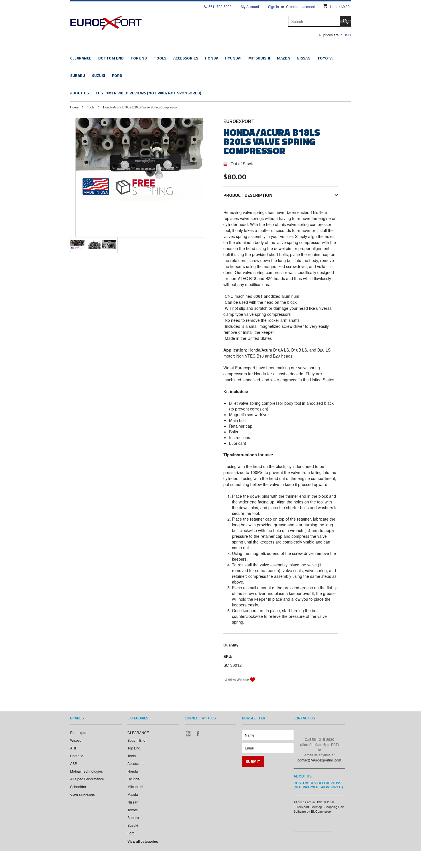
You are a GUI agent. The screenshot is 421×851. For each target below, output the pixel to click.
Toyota (325, 58)
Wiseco (76, 740)
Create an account (300, 6)
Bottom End (111, 58)
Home (74, 107)
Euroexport (78, 732)
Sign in (273, 6)
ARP (73, 747)
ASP (73, 763)
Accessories (185, 58)
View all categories (142, 841)
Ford (117, 75)
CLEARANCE (80, 58)
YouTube (188, 733)
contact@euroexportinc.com (319, 759)
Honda (211, 58)
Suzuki (98, 75)
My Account (250, 6)
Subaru (77, 75)
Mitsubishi (259, 58)
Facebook (197, 733)
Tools (160, 58)
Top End (139, 58)
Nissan (303, 58)
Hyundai (233, 58)
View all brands (82, 795)
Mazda (283, 58)
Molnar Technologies (86, 771)
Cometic (76, 755)
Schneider (78, 786)
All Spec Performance (87, 778)
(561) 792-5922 (219, 6)
